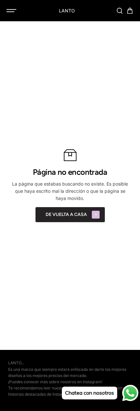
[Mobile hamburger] (12, 11)
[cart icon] (130, 11)
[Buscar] (119, 11)
